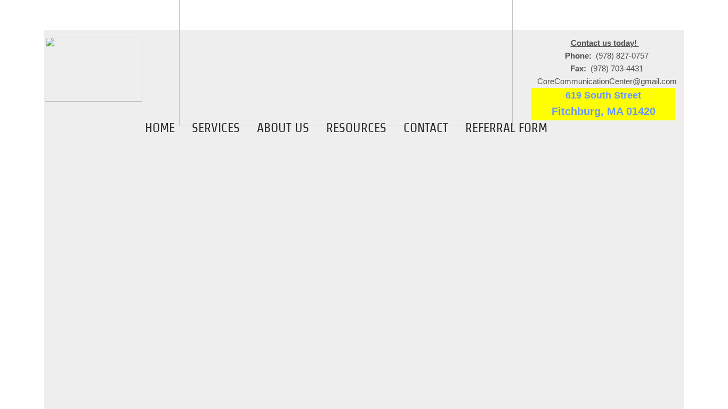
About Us (283, 127)
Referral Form (506, 127)
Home (160, 127)
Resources (356, 127)
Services (216, 127)
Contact (425, 127)
